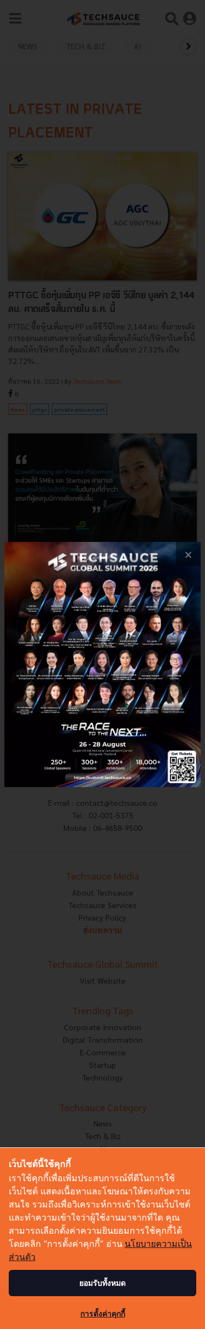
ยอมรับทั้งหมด (102, 1282)
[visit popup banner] (102, 665)
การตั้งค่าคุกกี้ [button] (102, 1313)
